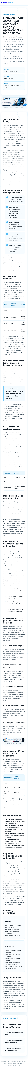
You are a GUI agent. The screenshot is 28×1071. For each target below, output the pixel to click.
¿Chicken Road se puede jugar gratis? (14, 1033)
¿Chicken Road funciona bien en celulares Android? (13, 1041)
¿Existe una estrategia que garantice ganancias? (13, 1049)
